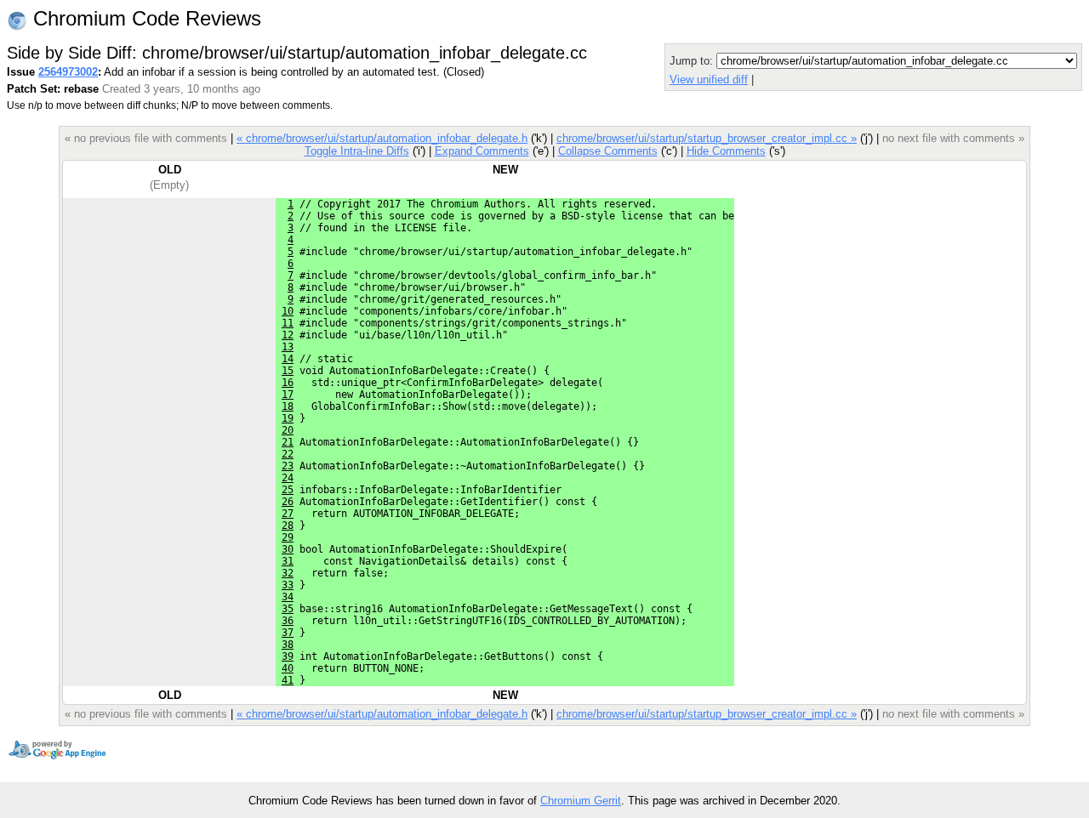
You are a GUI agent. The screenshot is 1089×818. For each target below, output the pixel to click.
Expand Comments (482, 151)
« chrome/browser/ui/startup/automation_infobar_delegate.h (382, 138)
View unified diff (709, 79)
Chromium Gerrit (580, 800)
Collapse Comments (608, 151)
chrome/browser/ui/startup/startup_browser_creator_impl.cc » (706, 138)
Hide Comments (726, 151)
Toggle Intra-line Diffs (357, 151)
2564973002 (68, 71)
